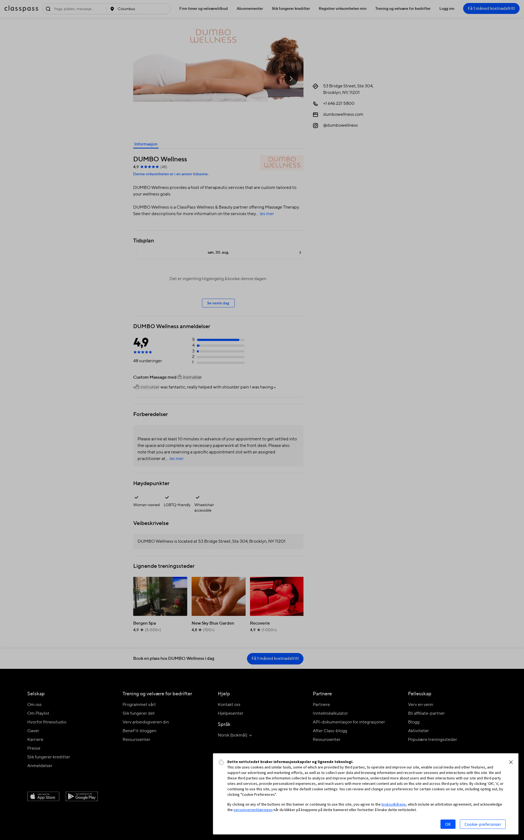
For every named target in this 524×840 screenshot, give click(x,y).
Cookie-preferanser (483, 824)
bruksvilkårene (394, 804)
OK (448, 824)
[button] (511, 762)
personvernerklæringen (253, 809)
